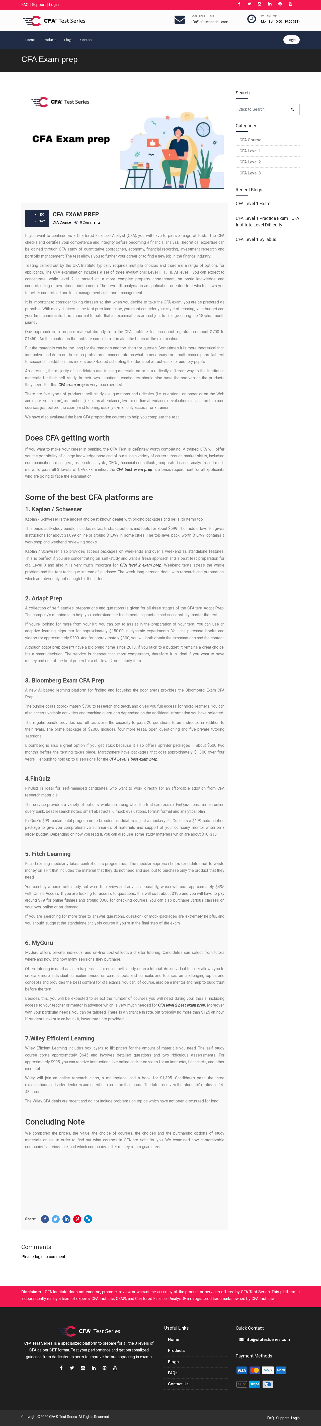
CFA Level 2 (250, 162)
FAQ (25, 4)
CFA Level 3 (250, 173)
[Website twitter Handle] (249, 4)
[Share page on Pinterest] (77, 1219)
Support (39, 4)
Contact (86, 39)
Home (30, 39)
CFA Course (250, 140)
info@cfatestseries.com (209, 22)
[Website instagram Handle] (259, 4)
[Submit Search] (292, 109)
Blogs (68, 39)
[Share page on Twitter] (56, 1219)
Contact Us (178, 1384)
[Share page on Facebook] (45, 1219)
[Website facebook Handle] (239, 4)
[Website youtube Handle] (290, 4)
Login (54, 4)
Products (49, 39)
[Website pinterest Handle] (280, 4)
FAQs (173, 1373)
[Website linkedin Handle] (270, 4)
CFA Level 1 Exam (253, 203)
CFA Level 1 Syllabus (256, 239)
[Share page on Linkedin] (66, 1219)
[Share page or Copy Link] (88, 1219)
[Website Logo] (54, 21)
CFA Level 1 (250, 151)
